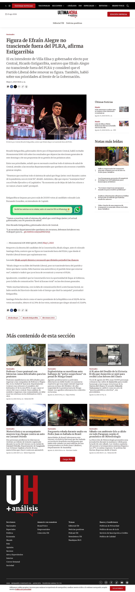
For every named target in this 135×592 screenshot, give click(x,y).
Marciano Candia (71, 450)
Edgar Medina (70, 395)
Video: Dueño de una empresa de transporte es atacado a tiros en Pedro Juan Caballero (113, 207)
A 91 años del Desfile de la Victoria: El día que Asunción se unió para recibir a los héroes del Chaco (108, 374)
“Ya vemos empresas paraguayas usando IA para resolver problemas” (112, 189)
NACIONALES (44, 6)
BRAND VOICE (118, 6)
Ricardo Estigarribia (30, 318)
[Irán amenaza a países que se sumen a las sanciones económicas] (124, 109)
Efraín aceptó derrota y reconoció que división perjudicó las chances (47, 260)
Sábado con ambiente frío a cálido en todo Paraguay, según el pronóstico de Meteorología (107, 434)
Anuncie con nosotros (47, 522)
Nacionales (10, 34)
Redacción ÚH (29, 399)
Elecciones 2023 (48, 318)
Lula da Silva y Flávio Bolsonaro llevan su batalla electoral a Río (105, 125)
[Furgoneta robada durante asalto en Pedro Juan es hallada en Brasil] (67, 415)
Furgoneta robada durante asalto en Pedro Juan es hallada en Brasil (67, 432)
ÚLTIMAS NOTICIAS (24, 6)
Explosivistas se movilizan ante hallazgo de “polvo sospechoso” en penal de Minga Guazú (67, 374)
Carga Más (67, 459)
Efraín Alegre (13, 318)
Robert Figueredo (29, 453)
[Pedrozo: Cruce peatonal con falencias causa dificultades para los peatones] (26, 355)
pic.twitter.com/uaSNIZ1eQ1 (37, 232)
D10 (80, 6)
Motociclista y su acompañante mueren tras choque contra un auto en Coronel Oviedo (25, 434)
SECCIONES (57, 6)
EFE (114, 130)
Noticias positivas (74, 23)
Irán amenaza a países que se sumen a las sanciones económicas (105, 111)
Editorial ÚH (58, 23)
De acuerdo (118, 588)
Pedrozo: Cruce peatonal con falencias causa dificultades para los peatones (26, 374)
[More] (63, 6)
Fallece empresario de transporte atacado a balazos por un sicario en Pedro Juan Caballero (111, 170)
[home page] (67, 14)
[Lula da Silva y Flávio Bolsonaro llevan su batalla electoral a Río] (124, 123)
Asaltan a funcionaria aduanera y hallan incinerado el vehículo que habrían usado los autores (113, 197)
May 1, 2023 (48, 243)
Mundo (97, 107)
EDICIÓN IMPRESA (118, 14)
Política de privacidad (23, 589)
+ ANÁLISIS (71, 6)
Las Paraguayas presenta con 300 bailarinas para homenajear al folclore (113, 180)
